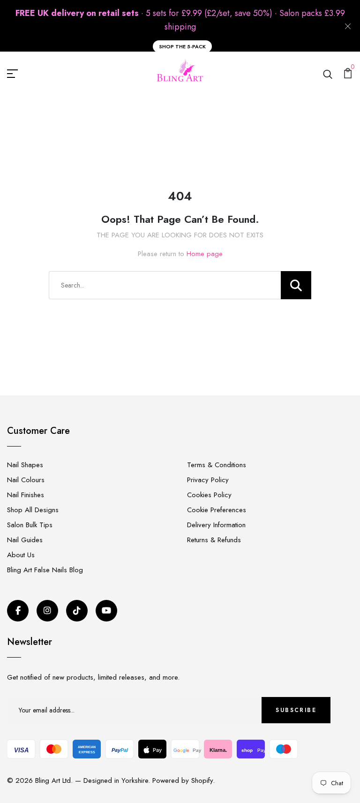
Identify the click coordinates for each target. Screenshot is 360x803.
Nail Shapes (25, 465)
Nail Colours (26, 480)
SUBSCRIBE (296, 710)
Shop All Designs (33, 510)
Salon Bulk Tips (29, 525)
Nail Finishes (25, 495)
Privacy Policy (208, 480)
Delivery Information (216, 525)
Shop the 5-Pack (182, 46)
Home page (205, 254)
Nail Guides (25, 540)
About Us (21, 555)
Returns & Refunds (214, 540)
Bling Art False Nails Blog (45, 570)
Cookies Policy (209, 495)
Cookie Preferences (216, 510)
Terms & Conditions (216, 465)
